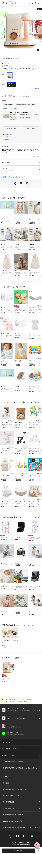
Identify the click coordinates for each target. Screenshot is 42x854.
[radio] (10, 76)
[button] (21, 31)
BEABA (6, 66)
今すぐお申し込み (14, 119)
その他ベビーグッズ (32, 699)
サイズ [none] (3, 84)
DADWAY (6, 63)
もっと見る (36, 156)
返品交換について (9, 139)
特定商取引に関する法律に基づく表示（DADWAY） (15, 177)
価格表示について (9, 134)
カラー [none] (3, 74)
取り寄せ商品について (10, 137)
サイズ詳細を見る (35, 88)
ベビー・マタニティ (19, 699)
